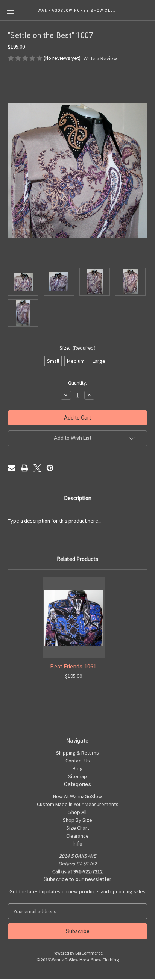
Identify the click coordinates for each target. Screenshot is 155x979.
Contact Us (77, 760)
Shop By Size (77, 820)
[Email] (11, 468)
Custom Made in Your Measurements (78, 804)
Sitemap (77, 776)
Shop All (77, 812)
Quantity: (77, 383)
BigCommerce (89, 953)
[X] (37, 468)
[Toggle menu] (10, 10)
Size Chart (77, 827)
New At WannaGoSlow (77, 796)
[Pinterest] (50, 468)
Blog (78, 768)
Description (77, 498)
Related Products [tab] (77, 558)
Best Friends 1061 (73, 666)
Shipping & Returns (77, 752)
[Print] (24, 468)
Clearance (77, 835)
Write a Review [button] (100, 58)
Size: (77, 348)
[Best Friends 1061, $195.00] (73, 618)
